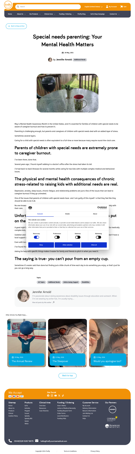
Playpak (27, 411)
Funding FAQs (61, 418)
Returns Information (89, 411)
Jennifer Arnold (64, 60)
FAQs (84, 418)
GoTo (26, 406)
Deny (41, 245)
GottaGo (27, 408)
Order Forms (61, 413)
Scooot (27, 413)
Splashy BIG (28, 418)
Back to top (67, 376)
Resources (42, 408)
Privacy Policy (95, 451)
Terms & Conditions (70, 451)
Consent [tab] (40, 214)
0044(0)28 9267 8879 (23, 441)
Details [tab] (67, 214)
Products (11, 411)
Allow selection (67, 245)
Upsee (27, 421)
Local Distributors (63, 416)
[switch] (57, 237)
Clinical (10, 413)
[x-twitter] (59, 396)
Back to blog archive (17, 26)
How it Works (61, 406)
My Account (113, 7)
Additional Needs (80, 60)
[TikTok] (63, 396)
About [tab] (95, 214)
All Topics (41, 282)
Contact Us (113, 14)
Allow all (94, 245)
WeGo (26, 424)
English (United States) (92, 7)
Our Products (33, 14)
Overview (42, 406)
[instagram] (52, 396)
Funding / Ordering (65, 14)
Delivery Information (89, 408)
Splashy (27, 416)
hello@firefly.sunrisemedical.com (54, 441)
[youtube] (55, 396)
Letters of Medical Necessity (66, 408)
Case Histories (44, 411)
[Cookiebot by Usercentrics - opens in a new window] (99, 207)
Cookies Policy (13, 416)
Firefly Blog (81, 14)
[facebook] (48, 396)
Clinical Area (48, 14)
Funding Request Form (64, 411)
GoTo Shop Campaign (98, 14)
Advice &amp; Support (70, 282)
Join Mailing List (88, 413)
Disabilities (85, 282)
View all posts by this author (41, 302)
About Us (20, 14)
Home (10, 14)
